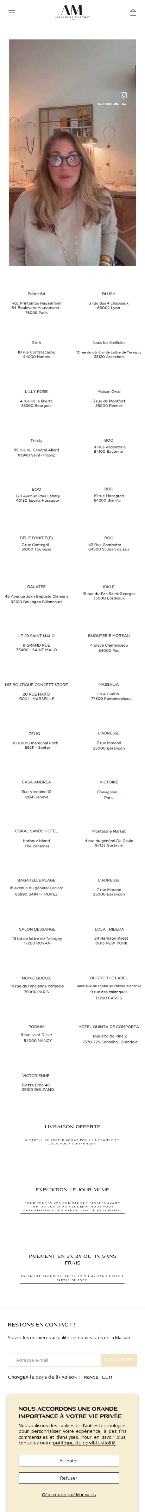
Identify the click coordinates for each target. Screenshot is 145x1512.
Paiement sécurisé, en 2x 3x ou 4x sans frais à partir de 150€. (72, 1277)
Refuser (68, 1478)
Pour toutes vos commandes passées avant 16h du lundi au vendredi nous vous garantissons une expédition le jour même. (72, 1206)
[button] (11, 13)
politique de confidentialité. (84, 1443)
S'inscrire (118, 1360)
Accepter (68, 1460)
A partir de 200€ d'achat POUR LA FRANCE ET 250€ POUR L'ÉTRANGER (72, 1141)
